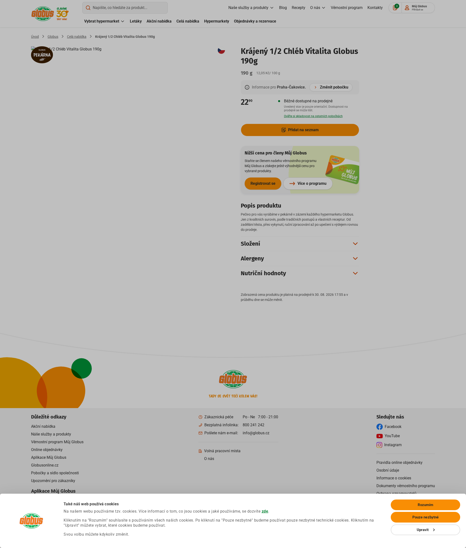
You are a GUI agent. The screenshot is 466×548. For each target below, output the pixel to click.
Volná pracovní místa (222, 451)
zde (265, 511)
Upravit (423, 530)
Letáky (136, 21)
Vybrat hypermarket (101, 21)
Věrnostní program (347, 7)
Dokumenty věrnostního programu (405, 486)
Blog (283, 7)
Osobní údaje (387, 470)
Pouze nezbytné (425, 517)
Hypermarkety (216, 21)
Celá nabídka (187, 21)
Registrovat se (262, 183)
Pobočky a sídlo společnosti (55, 473)
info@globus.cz (256, 433)
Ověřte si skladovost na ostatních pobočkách (313, 116)
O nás (315, 7)
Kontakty (375, 7)
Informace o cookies (393, 478)
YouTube (392, 436)
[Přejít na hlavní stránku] (42, 13)
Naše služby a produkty (248, 7)
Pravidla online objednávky (399, 462)
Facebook (393, 426)
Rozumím (425, 505)
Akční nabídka (159, 21)
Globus (53, 37)
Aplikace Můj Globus (48, 457)
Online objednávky (47, 449)
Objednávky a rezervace (255, 21)
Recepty (298, 7)
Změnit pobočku (334, 87)
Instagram (393, 445)
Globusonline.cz (44, 465)
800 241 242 (253, 425)
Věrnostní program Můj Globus (57, 442)
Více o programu (312, 183)
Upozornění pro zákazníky (53, 480)
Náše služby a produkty (51, 434)
